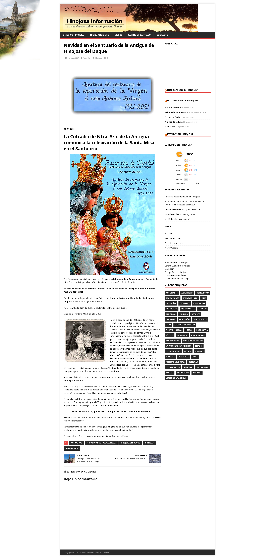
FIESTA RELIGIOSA (173, 330)
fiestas (188, 330)
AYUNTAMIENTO (190, 298)
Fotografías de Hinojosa (183, 100)
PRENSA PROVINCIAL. (175, 362)
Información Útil (99, 34)
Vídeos (118, 34)
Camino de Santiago (139, 34)
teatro (169, 372)
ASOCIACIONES (172, 298)
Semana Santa (173, 367)
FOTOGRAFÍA (202, 330)
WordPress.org (171, 247)
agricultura (203, 293)
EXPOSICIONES (200, 319)
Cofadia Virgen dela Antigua (101, 443)
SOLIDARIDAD (202, 367)
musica (187, 351)
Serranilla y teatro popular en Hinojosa (182, 196)
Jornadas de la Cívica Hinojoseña (180, 214)
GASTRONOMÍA (198, 335)
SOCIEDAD (188, 367)
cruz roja (170, 314)
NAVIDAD (199, 351)
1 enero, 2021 (73, 58)
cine (204, 298)
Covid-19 (203, 309)
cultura (183, 314)
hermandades (172, 340)
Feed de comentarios (174, 243)
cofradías (171, 303)
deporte (196, 314)
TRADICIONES (72, 448)
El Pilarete (170, 126)
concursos (171, 309)
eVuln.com (169, 268)
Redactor (87, 58)
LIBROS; (198, 346)
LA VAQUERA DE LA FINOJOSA (178, 346)
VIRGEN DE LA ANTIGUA (176, 378)
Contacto (162, 34)
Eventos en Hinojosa (180, 134)
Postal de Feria (172, 117)
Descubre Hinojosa (73, 34)
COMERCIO (184, 303)
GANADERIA (182, 335)
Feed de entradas (173, 238)
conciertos (199, 303)
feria (168, 325)
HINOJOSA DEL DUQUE (130, 443)
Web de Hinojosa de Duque (177, 278)
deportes (170, 319)
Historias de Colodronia (175, 275)
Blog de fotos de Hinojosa (177, 262)
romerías (193, 362)
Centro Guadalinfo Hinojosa (177, 265)
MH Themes (104, 552)
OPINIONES (183, 356)
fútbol (169, 335)
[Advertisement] (188, 67)
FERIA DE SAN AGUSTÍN (185, 325)
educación (184, 319)
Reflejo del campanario (176, 112)
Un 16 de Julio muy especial (177, 219)
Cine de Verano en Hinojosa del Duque (182, 209)
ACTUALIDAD (76, 443)
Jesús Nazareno (173, 107)
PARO (194, 356)
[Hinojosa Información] (129, 30)
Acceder (168, 233)
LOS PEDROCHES (173, 351)
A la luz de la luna (174, 122)
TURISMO (197, 372)
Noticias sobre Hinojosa (182, 89)
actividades (171, 293)
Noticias (98, 58)
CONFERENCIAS (188, 309)
